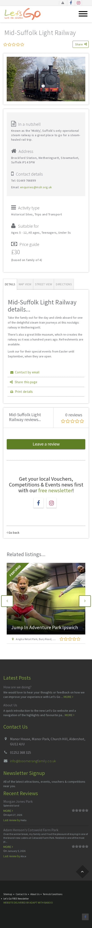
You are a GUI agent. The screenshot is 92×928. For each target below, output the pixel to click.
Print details (24, 391)
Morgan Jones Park (18, 801)
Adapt (33, 902)
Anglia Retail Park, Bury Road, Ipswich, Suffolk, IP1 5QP (49, 639)
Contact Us (21, 894)
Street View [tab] (43, 284)
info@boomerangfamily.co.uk (33, 761)
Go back (13, 533)
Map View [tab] (25, 284)
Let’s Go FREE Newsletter (16, 898)
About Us (10, 705)
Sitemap (7, 894)
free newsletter (55, 490)
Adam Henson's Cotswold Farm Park (30, 830)
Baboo (48, 902)
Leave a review (46, 444)
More (68, 697)
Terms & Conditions (52, 894)
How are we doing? (17, 687)
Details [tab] (10, 284)
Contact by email (27, 372)
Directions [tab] (64, 284)
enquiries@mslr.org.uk (36, 187)
